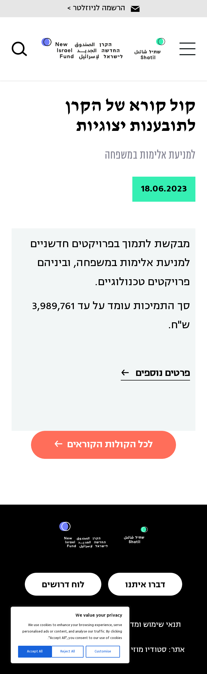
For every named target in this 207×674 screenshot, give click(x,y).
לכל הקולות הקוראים (110, 445)
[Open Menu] (188, 49)
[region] (70, 635)
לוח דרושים (63, 585)
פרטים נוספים (161, 373)
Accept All (35, 651)
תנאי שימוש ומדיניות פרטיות (135, 625)
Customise (103, 651)
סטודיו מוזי (149, 650)
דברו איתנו (145, 585)
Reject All (67, 651)
